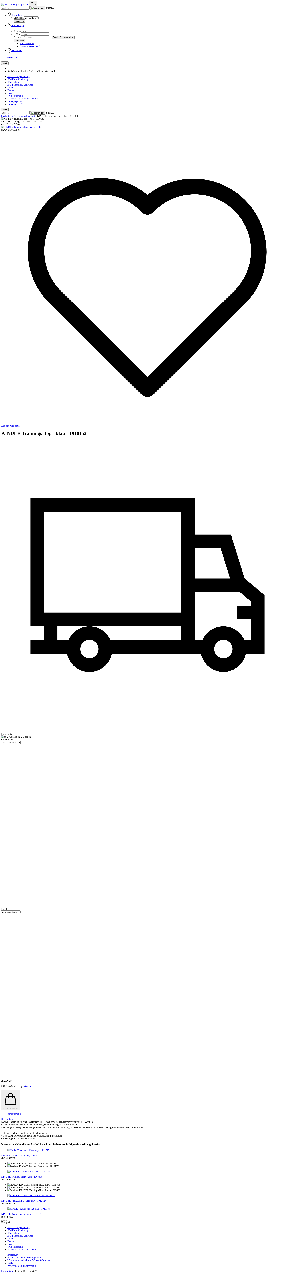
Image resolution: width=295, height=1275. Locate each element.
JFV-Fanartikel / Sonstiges (20, 84)
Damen (10, 90)
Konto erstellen (27, 43)
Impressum (12, 1254)
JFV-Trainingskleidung (18, 76)
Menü (4, 63)
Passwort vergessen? (30, 46)
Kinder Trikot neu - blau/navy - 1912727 (21, 1155)
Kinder (10, 87)
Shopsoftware (8, 1271)
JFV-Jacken (13, 82)
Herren (10, 93)
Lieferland (19, 17)
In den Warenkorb (10, 1108)
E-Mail (17, 34)
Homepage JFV (15, 101)
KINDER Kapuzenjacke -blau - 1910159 (21, 1214)
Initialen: (5, 909)
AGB (10, 1263)
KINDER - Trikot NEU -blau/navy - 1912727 (23, 1200)
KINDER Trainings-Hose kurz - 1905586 (21, 1176)
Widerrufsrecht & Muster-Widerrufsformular (28, 1260)
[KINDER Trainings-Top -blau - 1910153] (22, 127)
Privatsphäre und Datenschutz (21, 1266)
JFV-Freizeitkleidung (17, 79)
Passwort (18, 37)
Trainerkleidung (15, 96)
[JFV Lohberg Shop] (15, 4)
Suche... (50, 7)
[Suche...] (37, 8)
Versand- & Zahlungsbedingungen (24, 1257)
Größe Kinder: (8, 739)
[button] (14, 15)
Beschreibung (14, 1114)
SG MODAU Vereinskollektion (22, 98)
